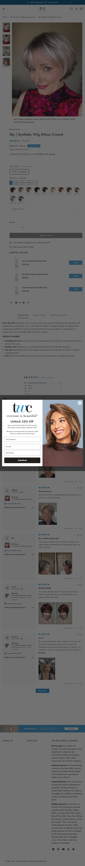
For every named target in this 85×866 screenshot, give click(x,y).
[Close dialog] (80, 403)
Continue (22, 460)
